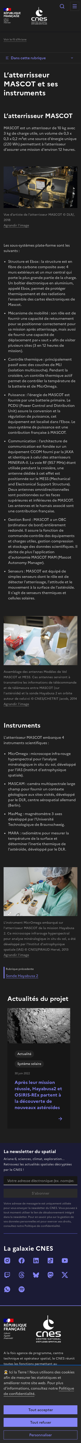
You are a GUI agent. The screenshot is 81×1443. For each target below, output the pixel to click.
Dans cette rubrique (28, 58)
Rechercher (62, 6)
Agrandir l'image (16, 225)
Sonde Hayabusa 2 (22, 975)
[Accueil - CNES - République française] (48, 1329)
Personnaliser (40, 1435)
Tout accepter (40, 1409)
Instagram (7, 1260)
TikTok (50, 1260)
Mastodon (50, 1275)
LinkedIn (36, 1260)
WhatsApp (7, 1289)
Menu (74, 6)
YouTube (64, 1260)
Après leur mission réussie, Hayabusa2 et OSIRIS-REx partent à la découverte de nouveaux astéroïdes (38, 1095)
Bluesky (36, 1275)
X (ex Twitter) (64, 1275)
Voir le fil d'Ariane (15, 39)
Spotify (21, 1289)
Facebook (21, 1260)
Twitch (7, 1275)
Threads (21, 1275)
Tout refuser (40, 1422)
